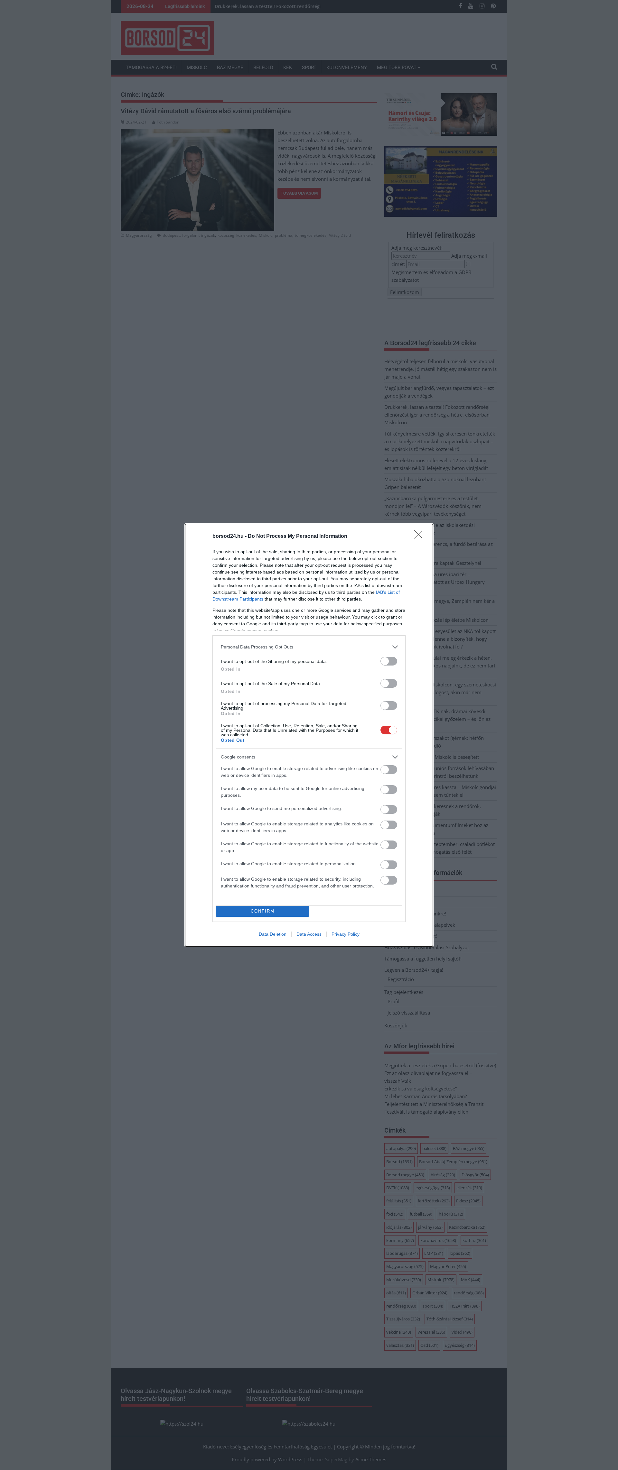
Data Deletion (272, 934)
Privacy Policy (346, 934)
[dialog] (309, 735)
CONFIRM (263, 911)
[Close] (420, 536)
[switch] (388, 661)
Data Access (309, 934)
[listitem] (309, 647)
